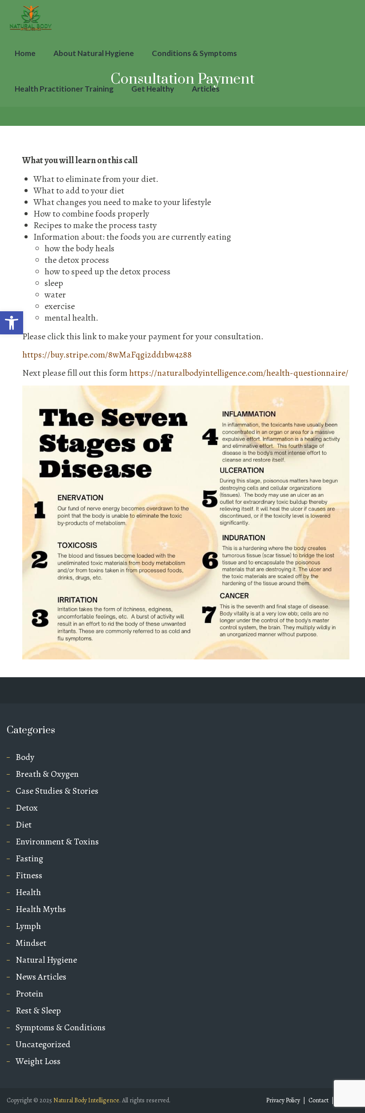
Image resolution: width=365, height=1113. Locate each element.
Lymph (28, 926)
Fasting (29, 858)
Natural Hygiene (46, 960)
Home (25, 53)
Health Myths (41, 909)
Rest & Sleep (38, 1011)
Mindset (31, 943)
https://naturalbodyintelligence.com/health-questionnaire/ (239, 373)
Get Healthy (152, 88)
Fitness (29, 875)
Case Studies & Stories (57, 791)
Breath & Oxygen (47, 774)
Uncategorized (43, 1044)
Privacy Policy (283, 1100)
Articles (205, 88)
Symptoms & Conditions (60, 1027)
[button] (11, 322)
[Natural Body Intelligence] (31, 18)
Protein (29, 994)
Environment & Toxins (57, 842)
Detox (27, 808)
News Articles (41, 977)
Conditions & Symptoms (194, 53)
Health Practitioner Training (64, 88)
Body (25, 757)
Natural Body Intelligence (86, 1100)
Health (28, 892)
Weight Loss (38, 1061)
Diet (24, 825)
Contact (318, 1100)
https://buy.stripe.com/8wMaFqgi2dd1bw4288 (107, 355)
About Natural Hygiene (93, 53)
